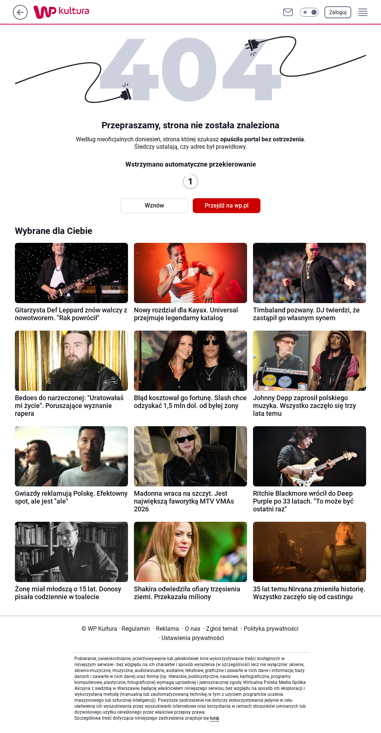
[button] (309, 12)
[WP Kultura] (77, 12)
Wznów (154, 205)
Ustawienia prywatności (191, 638)
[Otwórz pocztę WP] (288, 12)
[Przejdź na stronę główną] (20, 17)
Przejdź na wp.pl (227, 205)
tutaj (214, 718)
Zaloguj (337, 12)
